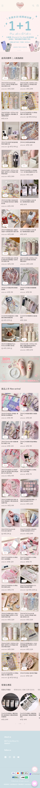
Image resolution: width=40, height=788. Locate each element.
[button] (2, 6)
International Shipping (30, 784)
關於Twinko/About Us (11, 741)
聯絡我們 (7, 743)
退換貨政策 (6, 784)
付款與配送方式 (13, 784)
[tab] (17, 50)
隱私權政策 (21, 784)
